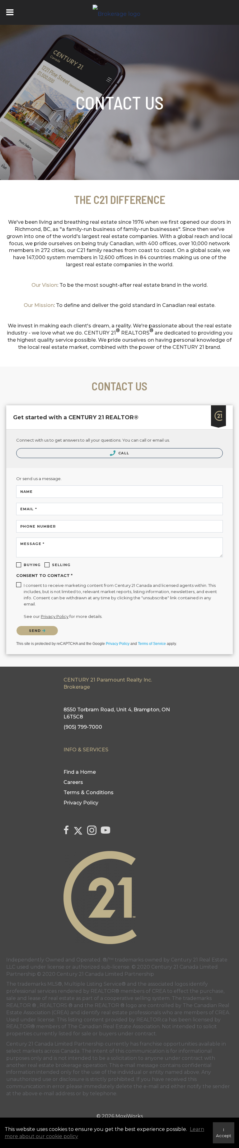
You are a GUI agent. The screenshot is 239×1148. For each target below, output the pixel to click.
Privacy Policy (117, 644)
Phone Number (38, 526)
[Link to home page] (120, 12)
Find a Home (79, 772)
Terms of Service (152, 644)
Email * (28, 509)
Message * (32, 544)
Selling (61, 565)
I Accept (223, 1132)
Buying (32, 565)
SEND (35, 630)
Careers (73, 782)
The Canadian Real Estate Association (114, 1026)
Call (123, 453)
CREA (159, 991)
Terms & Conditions (88, 792)
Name (26, 491)
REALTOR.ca (151, 1020)
